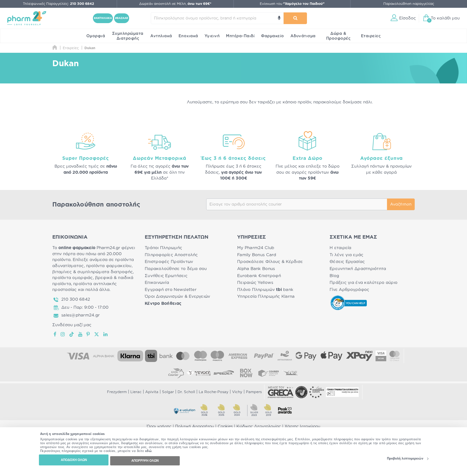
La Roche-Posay (213, 392)
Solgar (168, 392)
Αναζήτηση (401, 204)
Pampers (254, 392)
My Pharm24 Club (255, 248)
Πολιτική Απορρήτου (194, 426)
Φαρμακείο (272, 36)
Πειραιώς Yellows (255, 282)
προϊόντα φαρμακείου (109, 266)
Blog (334, 276)
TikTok (72, 334)
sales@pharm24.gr (80, 315)
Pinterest (88, 334)
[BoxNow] (246, 373)
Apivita (151, 392)
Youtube (80, 334)
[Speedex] (224, 373)
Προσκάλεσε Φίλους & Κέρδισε (270, 262)
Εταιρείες (371, 36)
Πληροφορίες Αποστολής (171, 255)
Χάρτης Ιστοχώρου (302, 426)
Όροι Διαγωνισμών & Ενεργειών (177, 296)
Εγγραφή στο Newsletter (171, 290)
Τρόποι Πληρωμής (163, 248)
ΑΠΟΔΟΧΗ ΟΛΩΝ (74, 460)
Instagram (63, 334)
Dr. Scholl (186, 392)
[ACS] (291, 373)
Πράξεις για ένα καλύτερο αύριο (363, 282)
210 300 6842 (75, 299)
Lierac (136, 392)
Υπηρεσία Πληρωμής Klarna (266, 296)
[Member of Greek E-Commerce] (281, 392)
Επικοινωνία (157, 282)
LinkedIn (105, 334)
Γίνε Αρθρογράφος (349, 290)
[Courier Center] (268, 373)
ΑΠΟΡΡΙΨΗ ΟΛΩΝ (145, 460)
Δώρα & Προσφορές (338, 36)
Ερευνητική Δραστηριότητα (358, 269)
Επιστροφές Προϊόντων (169, 262)
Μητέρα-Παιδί (240, 36)
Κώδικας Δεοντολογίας (258, 426)
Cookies (225, 426)
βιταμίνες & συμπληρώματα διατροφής (92, 272)
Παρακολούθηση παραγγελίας (408, 4)
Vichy (237, 392)
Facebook (55, 334)
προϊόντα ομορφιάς (72, 278)
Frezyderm (117, 392)
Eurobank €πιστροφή (259, 276)
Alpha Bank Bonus (256, 269)
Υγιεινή (212, 36)
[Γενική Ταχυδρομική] (198, 373)
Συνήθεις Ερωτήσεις (166, 276)
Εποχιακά (188, 36)
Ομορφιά (95, 36)
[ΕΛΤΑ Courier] (176, 373)
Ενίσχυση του (292, 4)
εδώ (148, 451)
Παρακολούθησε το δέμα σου (176, 269)
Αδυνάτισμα (303, 36)
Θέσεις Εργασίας (347, 262)
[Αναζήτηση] (295, 18)
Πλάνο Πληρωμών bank (265, 290)
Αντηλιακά (161, 36)
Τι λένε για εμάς (346, 255)
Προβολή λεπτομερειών (405, 458)
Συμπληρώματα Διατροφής (128, 36)
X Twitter (97, 334)
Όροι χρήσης (159, 426)
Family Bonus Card (256, 255)
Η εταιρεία (340, 248)
